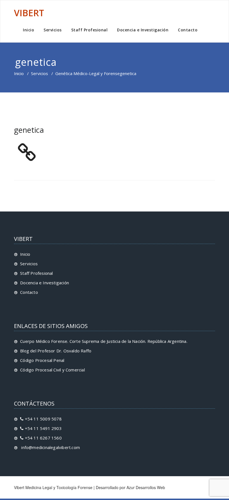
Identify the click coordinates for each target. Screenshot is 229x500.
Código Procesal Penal (42, 360)
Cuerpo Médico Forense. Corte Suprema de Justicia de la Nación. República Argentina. (103, 341)
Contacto (187, 29)
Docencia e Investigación (142, 29)
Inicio (28, 29)
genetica (29, 130)
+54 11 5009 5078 (42, 419)
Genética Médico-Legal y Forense (87, 73)
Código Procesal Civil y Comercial (52, 370)
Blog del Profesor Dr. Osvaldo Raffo (55, 351)
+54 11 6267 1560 (42, 438)
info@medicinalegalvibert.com (50, 447)
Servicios (53, 29)
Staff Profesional (89, 29)
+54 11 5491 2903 (42, 428)
